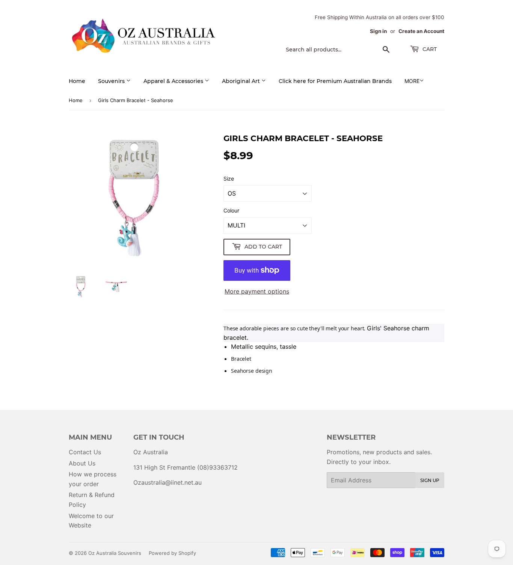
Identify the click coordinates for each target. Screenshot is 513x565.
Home (77, 81)
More (411, 81)
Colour (231, 210)
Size (228, 178)
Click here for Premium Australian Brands (335, 81)
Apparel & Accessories (174, 81)
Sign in (378, 31)
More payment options (257, 291)
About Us (82, 463)
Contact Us (85, 452)
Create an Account (421, 31)
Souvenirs (112, 81)
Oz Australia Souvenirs (114, 553)
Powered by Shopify (172, 553)
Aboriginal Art (241, 81)
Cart (429, 49)
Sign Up (429, 480)
